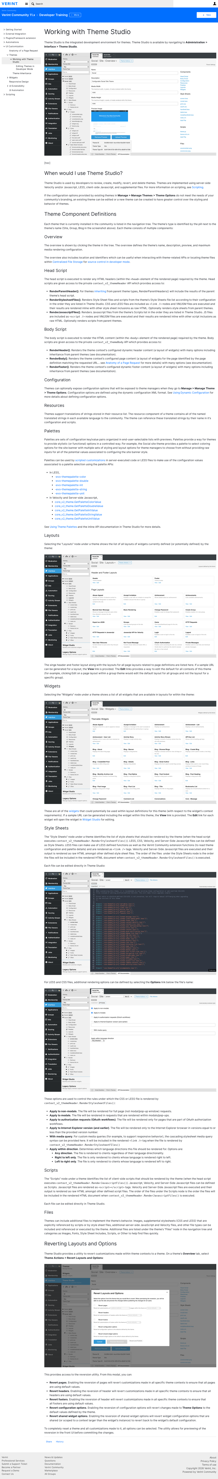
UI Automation (16, 90)
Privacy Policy (208, 1461)
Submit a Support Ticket (14, 1463)
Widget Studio (91, 819)
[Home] (12, 3)
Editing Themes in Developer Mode (25, 67)
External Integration (16, 33)
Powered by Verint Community (199, 1471)
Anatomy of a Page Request (23, 50)
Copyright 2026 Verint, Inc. (201, 1468)
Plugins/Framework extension (21, 37)
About (213, 1457)
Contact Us (8, 1474)
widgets (74, 811)
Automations (12, 42)
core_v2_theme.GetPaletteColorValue (78, 502)
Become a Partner (11, 1467)
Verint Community (9, 10)
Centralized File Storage (68, 261)
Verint (5, 1457)
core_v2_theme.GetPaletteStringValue (78, 514)
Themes (13, 54)
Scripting (10, 94)
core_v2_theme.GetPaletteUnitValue (77, 518)
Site (26, 3)
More (76, 15)
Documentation (53, 1463)
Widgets (13, 77)
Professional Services (13, 1460)
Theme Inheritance (22, 73)
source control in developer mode (109, 261)
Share (49, 1441)
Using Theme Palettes (63, 526)
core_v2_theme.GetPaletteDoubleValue (79, 506)
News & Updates (54, 1457)
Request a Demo (10, 1470)
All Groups (50, 1474)
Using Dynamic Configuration (191, 392)
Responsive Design (19, 81)
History (60, 1441)
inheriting (100, 291)
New (208, 15)
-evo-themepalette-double (71, 480)
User (214, 3)
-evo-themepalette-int (69, 485)
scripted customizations (90, 460)
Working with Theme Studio (23, 60)
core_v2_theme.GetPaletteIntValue (76, 510)
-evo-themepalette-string (71, 489)
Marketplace (51, 1470)
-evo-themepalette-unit (69, 493)
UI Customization (14, 46)
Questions (50, 1460)
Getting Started (14, 29)
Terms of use (209, 1464)
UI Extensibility (16, 85)
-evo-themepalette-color (70, 476)
